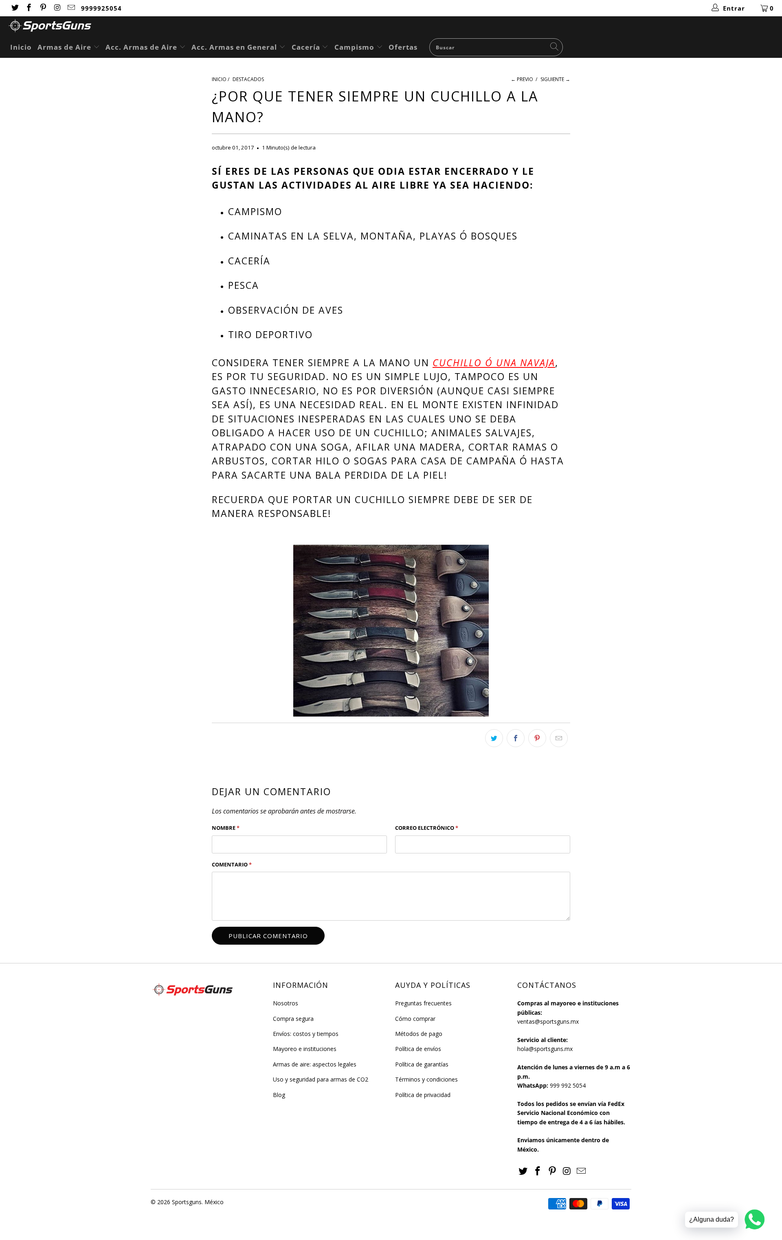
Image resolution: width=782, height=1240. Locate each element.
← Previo (522, 79)
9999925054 (101, 8)
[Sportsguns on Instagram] (57, 8)
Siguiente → (555, 79)
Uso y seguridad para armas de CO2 (320, 1079)
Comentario (232, 864)
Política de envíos (418, 1049)
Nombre (225, 827)
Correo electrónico (426, 827)
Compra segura (293, 1018)
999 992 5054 (568, 1085)
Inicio (21, 47)
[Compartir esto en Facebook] (516, 738)
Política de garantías (421, 1064)
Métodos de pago (418, 1034)
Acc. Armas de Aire (142, 47)
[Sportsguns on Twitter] (14, 8)
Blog (279, 1095)
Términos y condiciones (426, 1079)
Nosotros (285, 1003)
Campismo (355, 47)
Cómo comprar (415, 1018)
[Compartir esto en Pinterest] (537, 738)
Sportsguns (187, 1202)
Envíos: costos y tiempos (305, 1034)
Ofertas (403, 47)
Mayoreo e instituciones (304, 1049)
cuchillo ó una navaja (494, 362)
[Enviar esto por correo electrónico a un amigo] (559, 738)
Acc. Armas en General (235, 47)
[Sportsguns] (395, 26)
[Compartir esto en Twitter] (494, 738)
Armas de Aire (65, 47)
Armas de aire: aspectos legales (314, 1064)
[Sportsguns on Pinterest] (42, 8)
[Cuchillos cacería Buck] (391, 631)
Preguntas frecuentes (423, 1003)
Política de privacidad (422, 1095)
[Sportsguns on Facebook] (28, 8)
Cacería (307, 47)
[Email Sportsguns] (71, 8)
